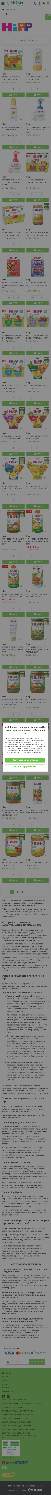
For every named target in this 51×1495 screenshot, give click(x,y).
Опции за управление (25, 767)
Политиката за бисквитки (32, 752)
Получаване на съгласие (25, 760)
